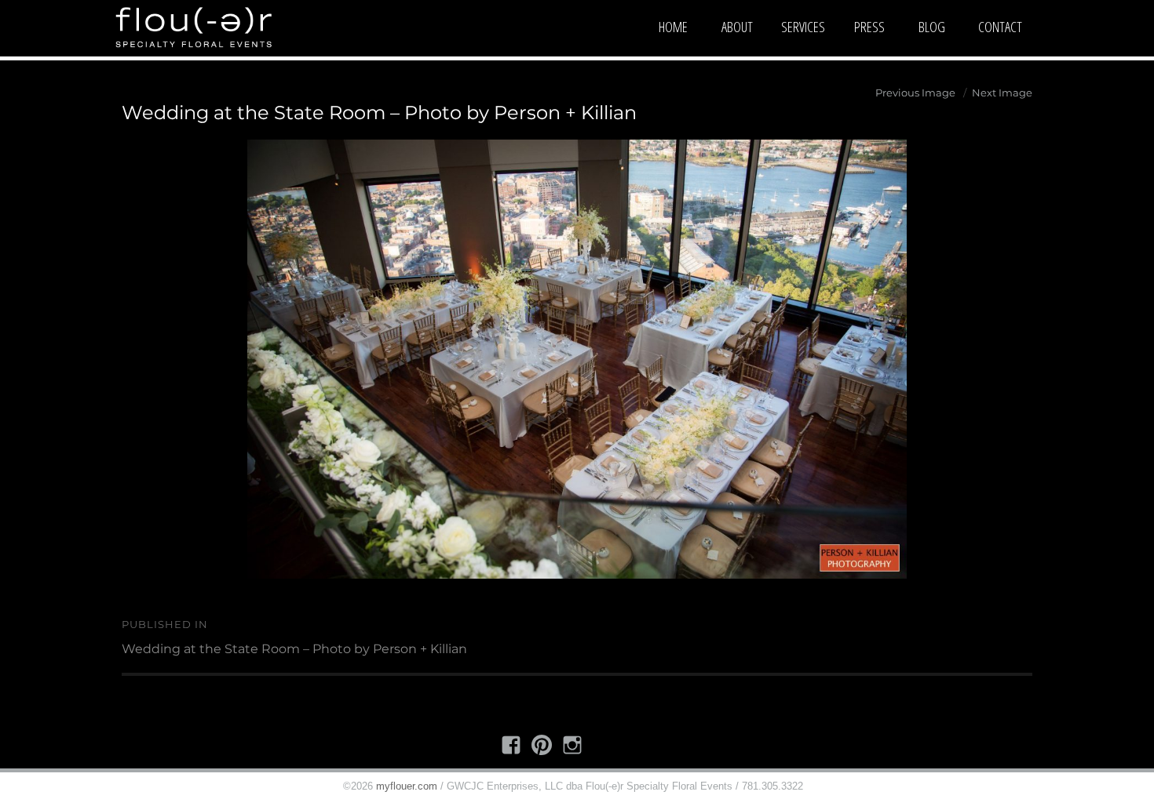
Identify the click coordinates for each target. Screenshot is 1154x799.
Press (869, 26)
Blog (931, 26)
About (737, 26)
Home (673, 26)
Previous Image (915, 92)
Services (803, 26)
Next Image (1002, 92)
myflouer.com (406, 786)
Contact (1000, 26)
